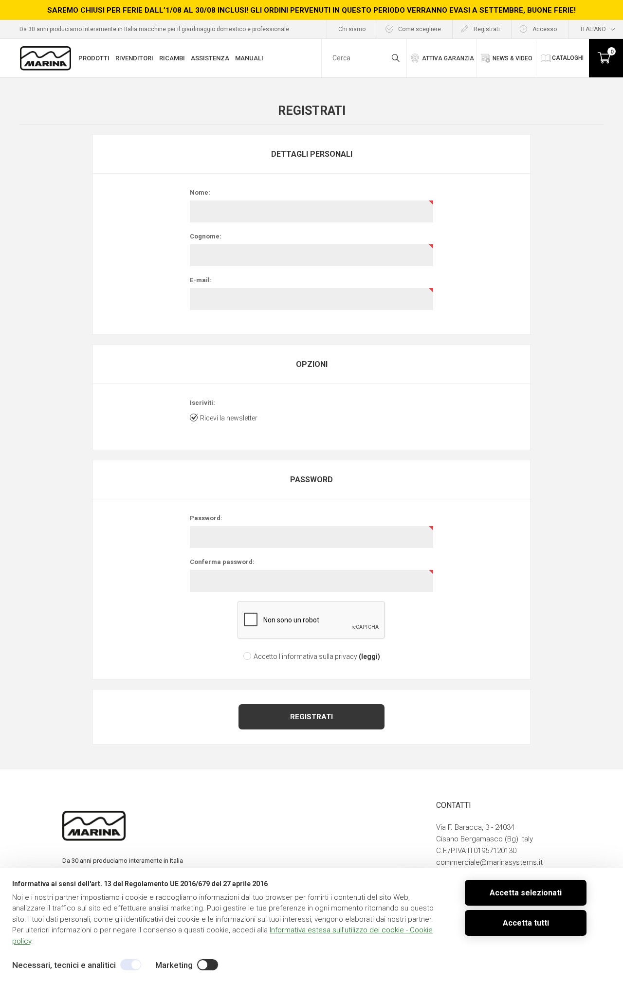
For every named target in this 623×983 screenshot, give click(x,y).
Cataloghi (568, 58)
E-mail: (201, 280)
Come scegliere (419, 29)
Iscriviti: (202, 402)
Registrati (487, 29)
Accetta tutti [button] (526, 923)
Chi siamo (352, 29)
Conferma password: (222, 561)
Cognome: (205, 236)
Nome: (200, 192)
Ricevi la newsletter (228, 418)
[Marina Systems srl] (49, 58)
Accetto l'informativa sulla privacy (305, 656)
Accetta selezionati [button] (526, 892)
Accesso (544, 29)
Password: (206, 518)
